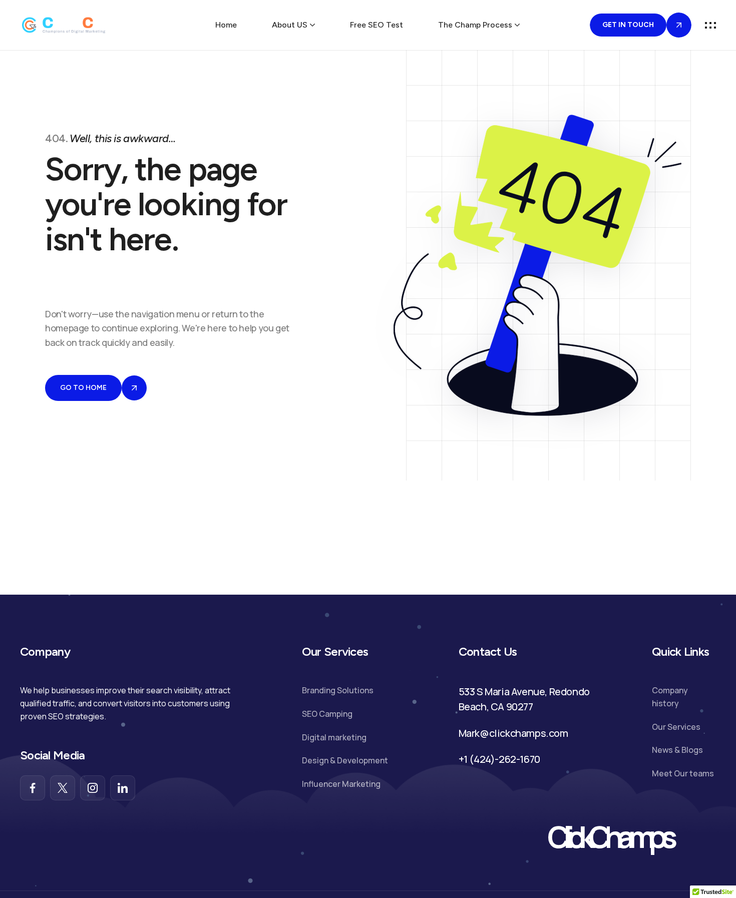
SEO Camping (327, 713)
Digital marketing (334, 737)
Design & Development (345, 760)
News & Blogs (677, 749)
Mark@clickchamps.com (513, 733)
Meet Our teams (683, 773)
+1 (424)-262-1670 (499, 759)
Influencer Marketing (341, 783)
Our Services (676, 726)
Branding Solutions (338, 690)
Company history (670, 697)
